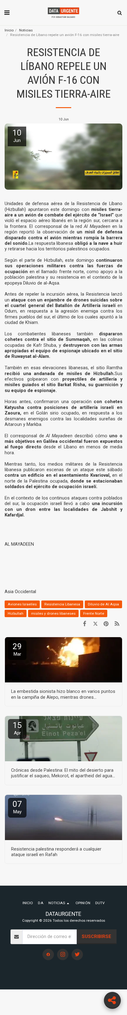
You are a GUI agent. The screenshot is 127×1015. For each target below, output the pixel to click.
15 (17, 728)
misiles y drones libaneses (53, 613)
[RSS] (117, 624)
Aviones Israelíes (22, 604)
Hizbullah (103, 373)
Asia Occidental (20, 591)
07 (17, 807)
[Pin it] (106, 624)
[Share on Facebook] (84, 624)
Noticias (26, 30)
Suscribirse (96, 936)
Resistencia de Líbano (99, 203)
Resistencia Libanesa (62, 604)
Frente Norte (93, 613)
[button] (7, 12)
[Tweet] (95, 624)
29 (17, 649)
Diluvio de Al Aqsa (103, 604)
